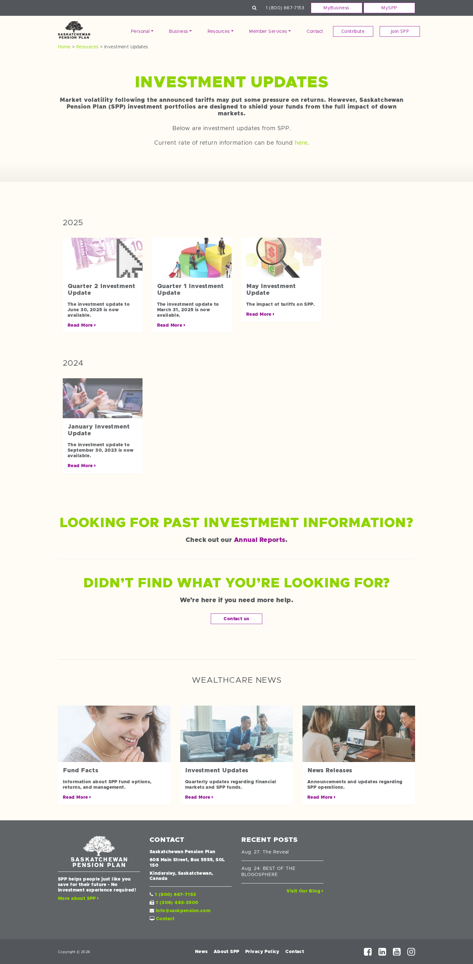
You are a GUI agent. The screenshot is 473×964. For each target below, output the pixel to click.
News (201, 951)
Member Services (268, 31)
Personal (140, 31)
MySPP (389, 8)
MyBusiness (336, 8)
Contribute (353, 31)
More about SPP (77, 898)
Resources (219, 31)
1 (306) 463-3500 (177, 902)
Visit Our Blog (303, 891)
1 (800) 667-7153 (285, 8)
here (301, 142)
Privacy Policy (262, 951)
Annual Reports (259, 539)
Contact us (236, 619)
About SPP (226, 951)
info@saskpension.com (183, 910)
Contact (315, 31)
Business (178, 31)
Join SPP (400, 31)
